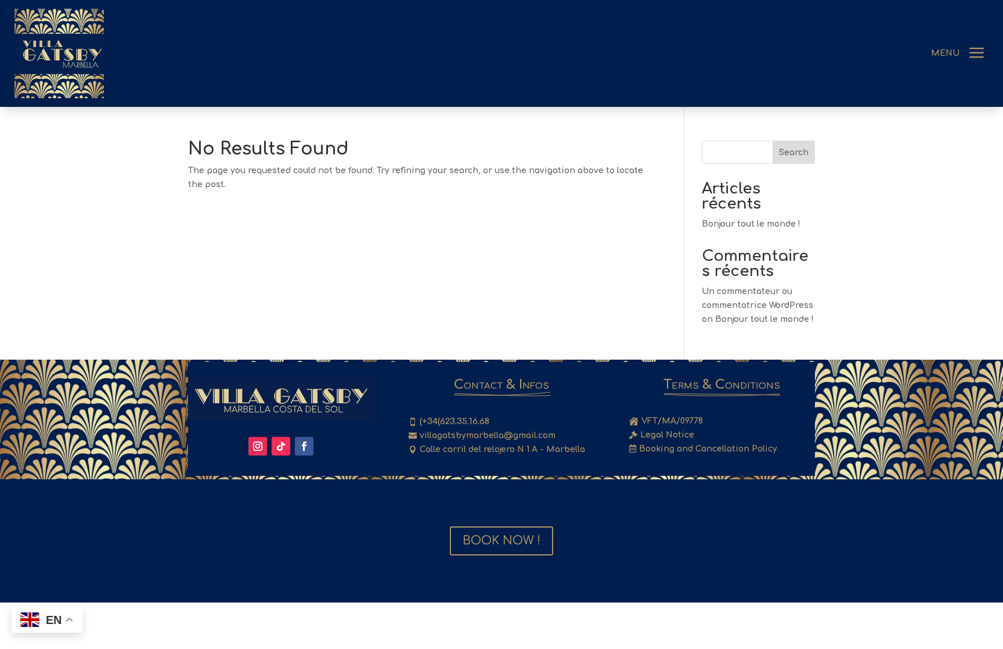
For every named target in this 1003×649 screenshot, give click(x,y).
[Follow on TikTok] (281, 446)
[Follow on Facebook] (304, 446)
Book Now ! (501, 540)
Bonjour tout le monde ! (751, 224)
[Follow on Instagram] (257, 446)
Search (794, 152)
